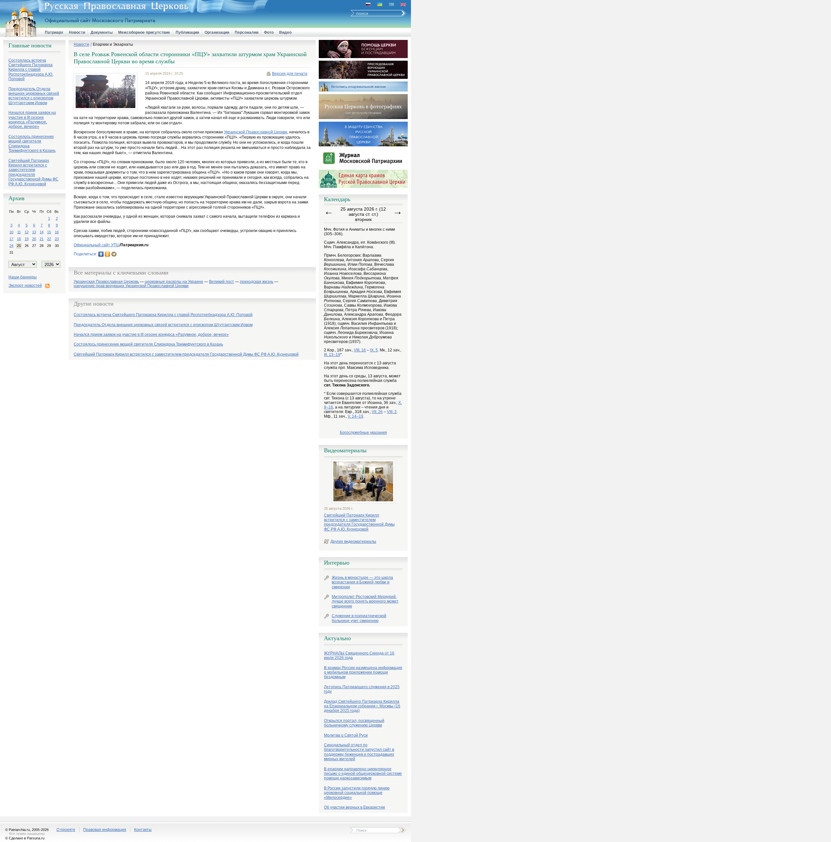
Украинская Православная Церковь (106, 282)
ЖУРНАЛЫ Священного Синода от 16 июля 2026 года (359, 655)
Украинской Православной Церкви (255, 132)
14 (41, 232)
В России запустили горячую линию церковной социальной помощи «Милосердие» (357, 793)
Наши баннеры (22, 277)
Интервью (336, 562)
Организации (217, 32)
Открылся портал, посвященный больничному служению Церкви (354, 722)
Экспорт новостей (25, 285)
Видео (285, 32)
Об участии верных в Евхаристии (354, 807)
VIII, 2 (392, 411)
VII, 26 (377, 411)
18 (19, 239)
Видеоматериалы (345, 450)
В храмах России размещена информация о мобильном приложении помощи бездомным (363, 672)
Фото (269, 32)
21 (41, 239)
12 (27, 232)
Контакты (143, 829)
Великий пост (221, 282)
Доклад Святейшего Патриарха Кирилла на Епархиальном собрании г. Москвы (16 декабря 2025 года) (362, 706)
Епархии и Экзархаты (113, 44)
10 (11, 232)
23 (57, 239)
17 (11, 239)
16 (57, 232)
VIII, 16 (360, 350)
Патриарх (54, 32)
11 (19, 232)
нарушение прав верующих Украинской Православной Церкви (131, 286)
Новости (77, 32)
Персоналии (246, 32)
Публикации (187, 32)
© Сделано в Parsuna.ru (24, 838)
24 (11, 246)
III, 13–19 (332, 354)
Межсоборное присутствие (144, 32)
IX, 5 (374, 350)
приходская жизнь (256, 282)
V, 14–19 (355, 416)
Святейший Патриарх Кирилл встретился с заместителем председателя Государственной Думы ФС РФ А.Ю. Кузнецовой (359, 522)
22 (49, 239)
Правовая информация (104, 829)
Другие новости (94, 303)
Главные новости (30, 45)
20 (34, 239)
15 (49, 232)
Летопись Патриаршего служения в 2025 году (362, 689)
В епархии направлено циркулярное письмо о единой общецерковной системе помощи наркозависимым (363, 774)
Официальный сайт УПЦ (96, 245)
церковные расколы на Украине (174, 282)
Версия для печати (289, 73)
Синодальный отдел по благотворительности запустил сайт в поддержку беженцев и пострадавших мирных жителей (359, 752)
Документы (102, 32)
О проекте (65, 829)
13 (34, 232)
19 (27, 239)
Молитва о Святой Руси (346, 735)
